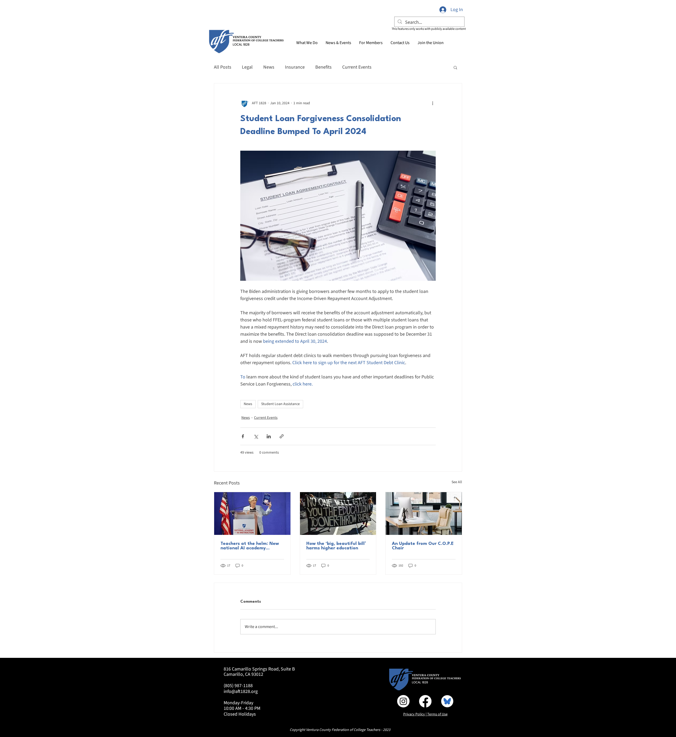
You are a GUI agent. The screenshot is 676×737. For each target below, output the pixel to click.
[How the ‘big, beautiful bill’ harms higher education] (338, 513)
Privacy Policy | (415, 714)
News (268, 67)
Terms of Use (437, 714)
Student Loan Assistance (280, 404)
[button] (338, 42)
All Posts (222, 67)
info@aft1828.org (241, 691)
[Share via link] (281, 436)
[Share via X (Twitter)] (255, 436)
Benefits (323, 67)
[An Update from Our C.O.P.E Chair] (424, 513)
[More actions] (432, 103)
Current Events (357, 67)
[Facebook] (425, 701)
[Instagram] (403, 701)
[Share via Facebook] (242, 436)
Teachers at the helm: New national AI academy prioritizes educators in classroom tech (249, 545)
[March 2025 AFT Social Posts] (447, 701)
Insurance (295, 67)
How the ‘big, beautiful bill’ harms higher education (336, 545)
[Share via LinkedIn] (268, 436)
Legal (247, 67)
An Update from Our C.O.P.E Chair (423, 545)
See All (457, 482)
